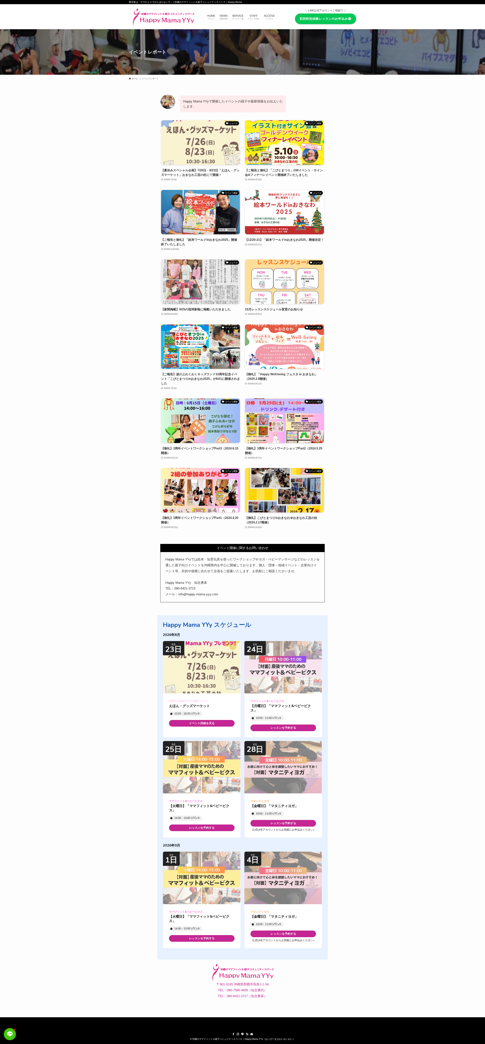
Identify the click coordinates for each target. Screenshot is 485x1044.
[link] (202, 723)
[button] (10, 1034)
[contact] (251, 1034)
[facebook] (233, 1034)
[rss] (247, 1034)
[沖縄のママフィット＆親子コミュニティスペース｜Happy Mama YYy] (163, 16)
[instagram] (238, 1034)
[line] (242, 1034)
